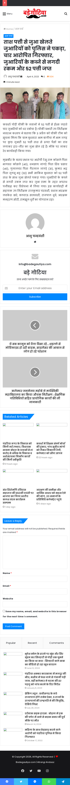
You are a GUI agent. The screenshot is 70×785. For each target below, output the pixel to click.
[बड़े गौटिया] (35, 13)
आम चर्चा (19, 29)
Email (7, 586)
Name (7, 573)
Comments (56, 643)
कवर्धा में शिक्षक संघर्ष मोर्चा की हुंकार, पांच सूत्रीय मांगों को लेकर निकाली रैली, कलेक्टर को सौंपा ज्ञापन (50, 448)
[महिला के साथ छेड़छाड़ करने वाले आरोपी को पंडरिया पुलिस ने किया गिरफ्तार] (13, 734)
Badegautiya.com (26, 762)
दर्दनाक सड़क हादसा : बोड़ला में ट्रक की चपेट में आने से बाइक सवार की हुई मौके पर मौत (45, 717)
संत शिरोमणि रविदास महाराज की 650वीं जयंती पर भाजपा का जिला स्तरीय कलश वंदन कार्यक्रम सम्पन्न (18, 496)
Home (9, 29)
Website (8, 598)
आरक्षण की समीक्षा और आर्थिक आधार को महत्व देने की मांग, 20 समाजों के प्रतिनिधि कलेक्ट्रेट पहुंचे (51, 494)
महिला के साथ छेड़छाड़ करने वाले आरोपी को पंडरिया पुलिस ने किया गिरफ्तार (43, 733)
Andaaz (50, 762)
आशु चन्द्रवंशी (14, 76)
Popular (11, 643)
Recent (32, 643)
